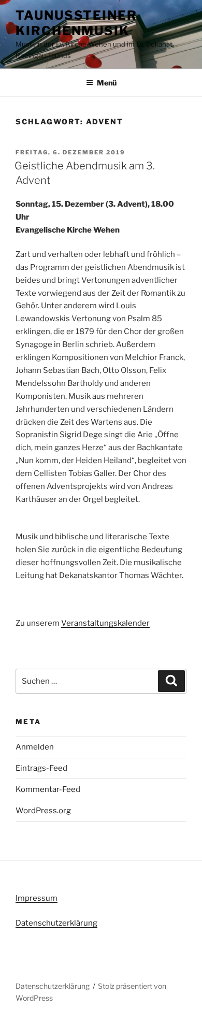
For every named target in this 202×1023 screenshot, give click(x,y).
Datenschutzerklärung (56, 923)
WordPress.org (43, 810)
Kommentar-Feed (48, 789)
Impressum (36, 898)
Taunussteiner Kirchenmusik (76, 23)
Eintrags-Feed (41, 768)
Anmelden (35, 747)
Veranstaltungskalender (105, 623)
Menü (107, 82)
